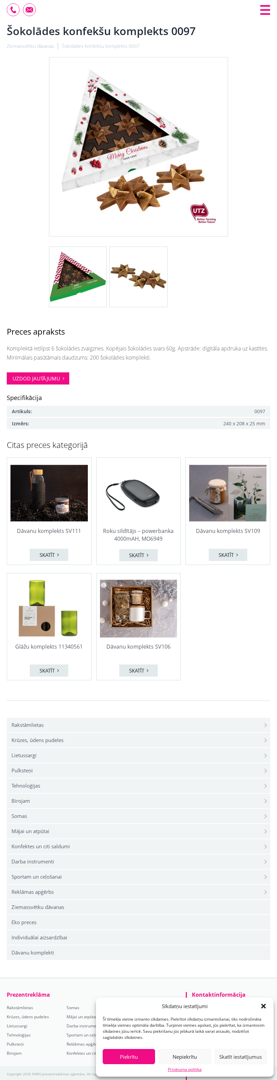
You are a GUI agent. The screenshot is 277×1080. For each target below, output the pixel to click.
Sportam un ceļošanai (36, 876)
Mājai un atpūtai (30, 831)
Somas (19, 816)
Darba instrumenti (32, 861)
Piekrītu (129, 1056)
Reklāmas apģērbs (32, 891)
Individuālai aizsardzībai (39, 937)
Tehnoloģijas (25, 785)
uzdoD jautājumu (36, 378)
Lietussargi (23, 755)
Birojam (20, 800)
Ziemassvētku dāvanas (37, 907)
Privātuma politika (185, 1070)
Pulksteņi (22, 770)
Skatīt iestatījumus (240, 1056)
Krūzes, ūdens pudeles (37, 740)
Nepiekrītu (185, 1056)
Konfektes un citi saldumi (40, 846)
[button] (263, 1006)
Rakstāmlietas (27, 724)
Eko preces (23, 922)
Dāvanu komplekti (32, 952)
